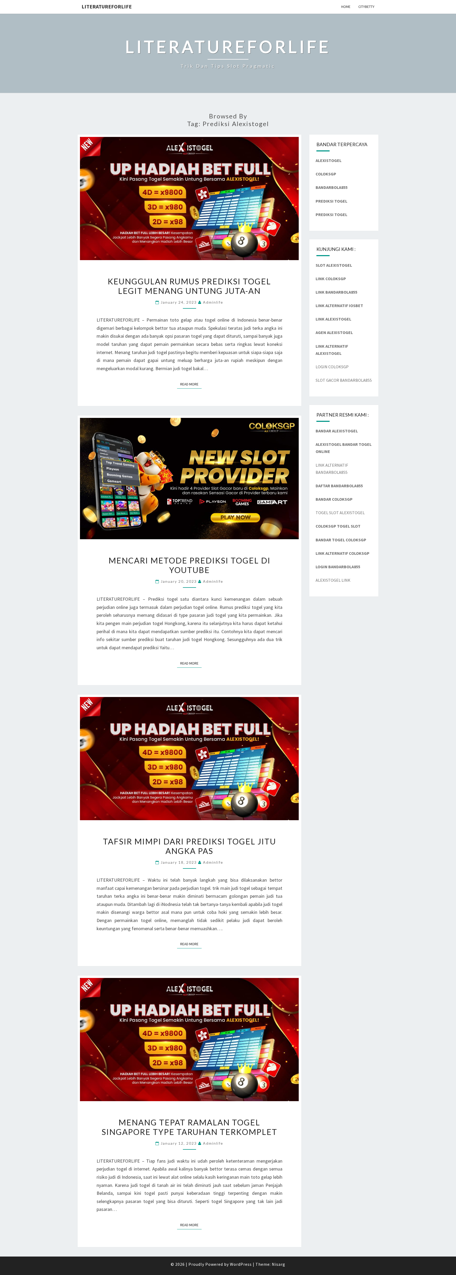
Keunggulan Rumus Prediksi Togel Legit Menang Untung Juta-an (189, 285)
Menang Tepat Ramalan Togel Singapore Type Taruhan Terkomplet (189, 1127)
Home (345, 6)
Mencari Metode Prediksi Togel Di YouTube (189, 565)
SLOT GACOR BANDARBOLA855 (344, 380)
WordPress (241, 1264)
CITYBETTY (366, 6)
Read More (191, 383)
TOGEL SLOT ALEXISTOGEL (340, 512)
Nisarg (278, 1264)
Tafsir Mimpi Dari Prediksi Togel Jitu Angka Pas (189, 846)
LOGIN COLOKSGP (332, 366)
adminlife (213, 302)
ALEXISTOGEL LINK (333, 580)
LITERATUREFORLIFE (107, 6)
